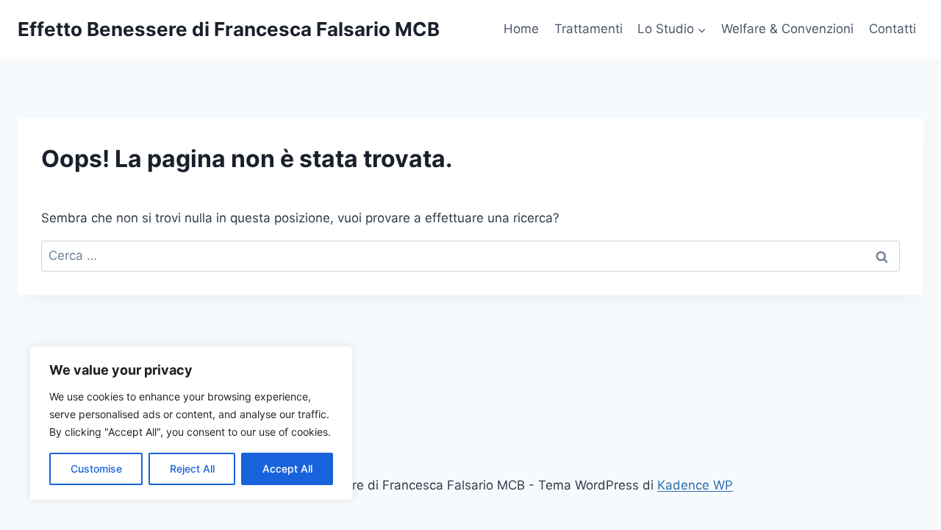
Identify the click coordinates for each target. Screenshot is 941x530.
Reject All (192, 468)
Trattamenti (588, 28)
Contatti (892, 28)
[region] (191, 423)
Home (521, 28)
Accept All (287, 468)
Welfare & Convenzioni (787, 28)
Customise (96, 468)
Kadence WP (695, 485)
